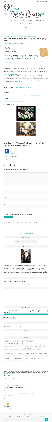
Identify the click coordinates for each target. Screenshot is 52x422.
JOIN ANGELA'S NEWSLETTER (26, 218)
